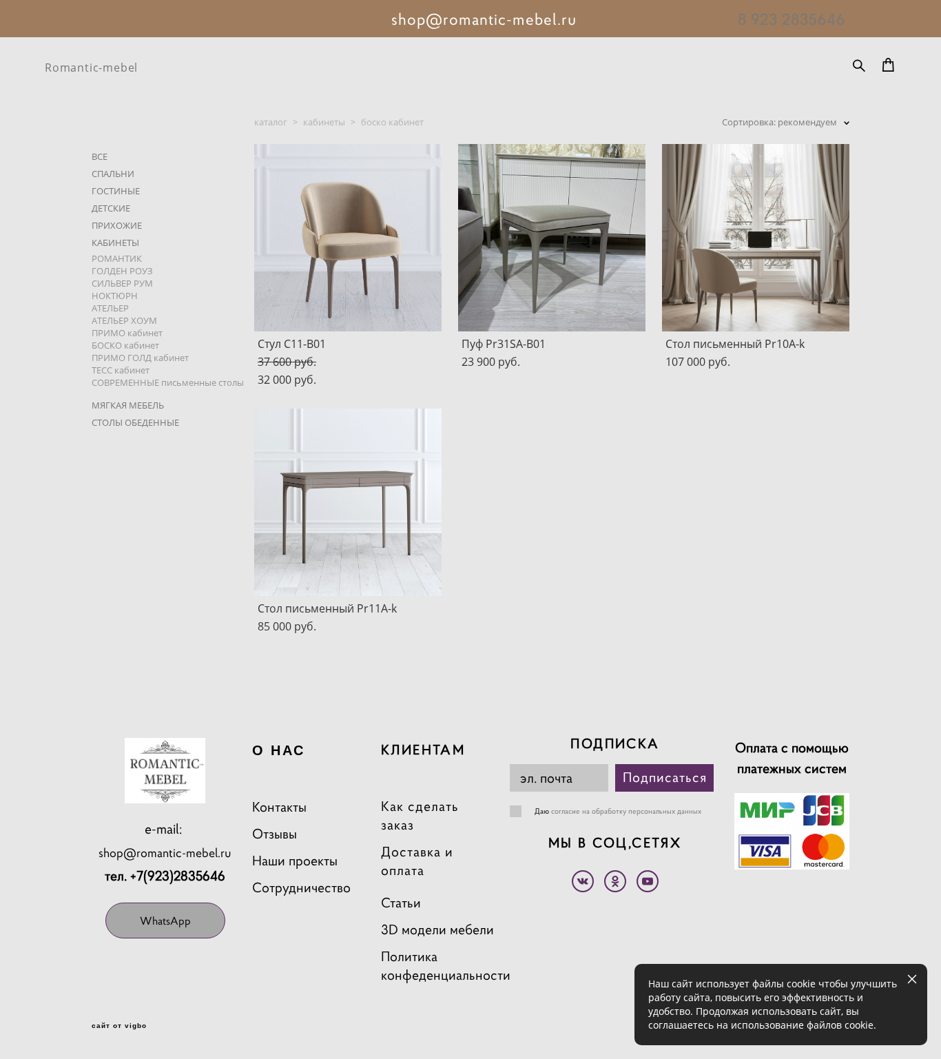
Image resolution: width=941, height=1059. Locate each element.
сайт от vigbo (119, 1025)
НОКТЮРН (115, 295)
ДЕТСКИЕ (111, 208)
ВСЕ (99, 156)
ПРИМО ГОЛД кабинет (140, 357)
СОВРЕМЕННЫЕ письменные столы (168, 382)
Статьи (401, 903)
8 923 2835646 (791, 19)
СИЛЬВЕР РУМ (122, 283)
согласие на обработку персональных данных (626, 811)
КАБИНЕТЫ (115, 242)
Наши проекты (295, 861)
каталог (270, 122)
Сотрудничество (301, 887)
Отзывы (274, 834)
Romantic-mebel (91, 67)
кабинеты (324, 122)
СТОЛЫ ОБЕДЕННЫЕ (135, 422)
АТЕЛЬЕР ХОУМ (124, 320)
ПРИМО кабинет (127, 333)
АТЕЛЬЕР (110, 308)
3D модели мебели (437, 929)
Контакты (279, 807)
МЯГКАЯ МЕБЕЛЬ (128, 405)
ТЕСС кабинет (120, 370)
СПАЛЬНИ (113, 173)
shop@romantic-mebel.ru (165, 853)
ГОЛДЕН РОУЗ (122, 271)
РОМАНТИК (117, 258)
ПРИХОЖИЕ (117, 225)
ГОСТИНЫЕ (116, 191)
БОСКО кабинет (125, 345)
